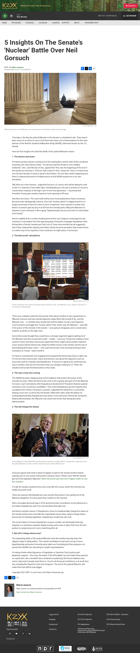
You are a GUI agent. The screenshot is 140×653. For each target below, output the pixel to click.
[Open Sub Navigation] (8, 23)
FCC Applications (83, 624)
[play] (5, 16)
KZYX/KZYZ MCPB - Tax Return (117, 614)
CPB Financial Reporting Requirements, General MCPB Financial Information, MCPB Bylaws (91, 630)
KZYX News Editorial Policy (116, 624)
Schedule (30, 23)
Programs (16, 23)
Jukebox (56, 23)
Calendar (43, 23)
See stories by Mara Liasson (29, 592)
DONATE (132, 6)
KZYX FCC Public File (85, 614)
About (77, 23)
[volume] (11, 15)
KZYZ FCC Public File (85, 619)
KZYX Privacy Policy (113, 619)
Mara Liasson (18, 67)
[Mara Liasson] (9, 590)
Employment (53, 624)
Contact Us (53, 629)
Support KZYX (54, 614)
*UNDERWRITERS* (91, 23)
